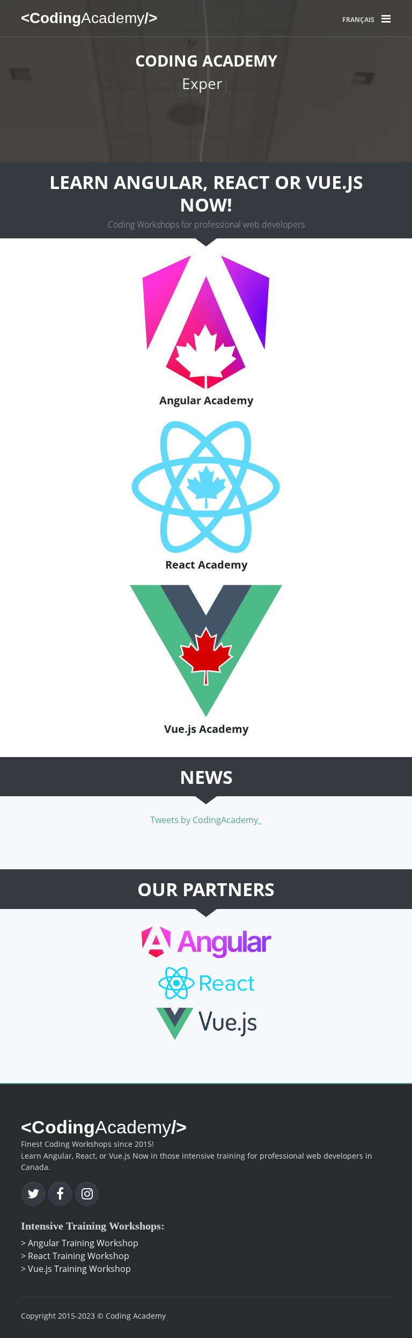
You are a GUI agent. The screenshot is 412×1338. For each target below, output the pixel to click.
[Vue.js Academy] (206, 650)
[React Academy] (206, 486)
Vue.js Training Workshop (79, 1269)
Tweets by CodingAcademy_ (206, 820)
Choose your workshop (201, 120)
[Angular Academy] (206, 322)
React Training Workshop (78, 1256)
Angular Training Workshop (83, 1243)
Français (358, 19)
